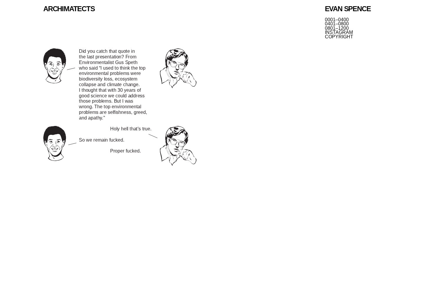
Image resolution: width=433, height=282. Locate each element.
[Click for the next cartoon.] (119, 107)
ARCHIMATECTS (69, 9)
